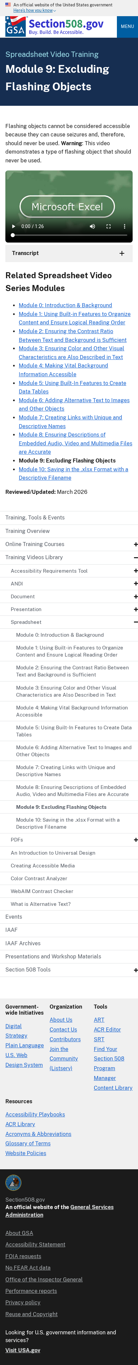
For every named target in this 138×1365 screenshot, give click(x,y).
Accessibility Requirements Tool (49, 571)
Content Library (113, 1088)
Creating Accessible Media (43, 865)
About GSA (19, 1233)
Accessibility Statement (35, 1244)
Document (23, 596)
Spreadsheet (26, 622)
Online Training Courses (34, 544)
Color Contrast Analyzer (39, 878)
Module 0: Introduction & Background (60, 635)
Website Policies (25, 1153)
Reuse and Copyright (31, 1314)
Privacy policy (23, 1302)
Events (13, 917)
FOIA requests (23, 1256)
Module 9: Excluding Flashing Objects (61, 807)
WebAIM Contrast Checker (42, 891)
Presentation (26, 609)
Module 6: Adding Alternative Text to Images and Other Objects (74, 750)
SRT (99, 1039)
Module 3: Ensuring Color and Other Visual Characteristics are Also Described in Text (66, 691)
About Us (61, 1020)
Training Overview (27, 531)
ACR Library (20, 1124)
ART (99, 1020)
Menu (127, 26)
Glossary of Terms (28, 1143)
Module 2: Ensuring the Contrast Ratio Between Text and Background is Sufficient (72, 671)
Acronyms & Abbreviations (38, 1134)
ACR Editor (107, 1029)
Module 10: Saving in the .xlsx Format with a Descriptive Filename (68, 823)
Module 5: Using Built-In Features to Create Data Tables (74, 731)
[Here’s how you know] (69, 8)
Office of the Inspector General (44, 1279)
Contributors (65, 1039)
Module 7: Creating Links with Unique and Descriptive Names (65, 770)
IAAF (11, 930)
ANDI (17, 583)
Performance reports (31, 1291)
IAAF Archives (23, 943)
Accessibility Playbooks (35, 1114)
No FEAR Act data (28, 1268)
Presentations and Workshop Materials (53, 956)
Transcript (25, 253)
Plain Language (24, 1045)
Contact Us (63, 1029)
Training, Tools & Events (35, 517)
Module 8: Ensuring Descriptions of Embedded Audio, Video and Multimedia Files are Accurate (72, 790)
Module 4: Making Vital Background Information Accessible (72, 711)
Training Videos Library (34, 557)
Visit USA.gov (22, 1350)
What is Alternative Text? (41, 904)
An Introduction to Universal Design (53, 853)
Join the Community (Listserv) (64, 1059)
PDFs (17, 840)
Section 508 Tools (28, 969)
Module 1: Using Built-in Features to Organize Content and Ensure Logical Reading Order (69, 651)
